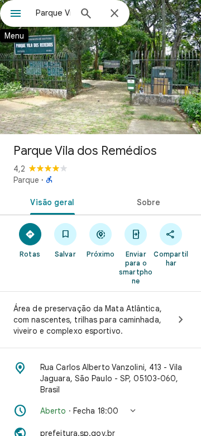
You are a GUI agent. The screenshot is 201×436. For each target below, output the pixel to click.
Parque (26, 180)
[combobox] (53, 13)
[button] (100, 411)
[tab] (50, 201)
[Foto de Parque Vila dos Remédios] (100, 67)
